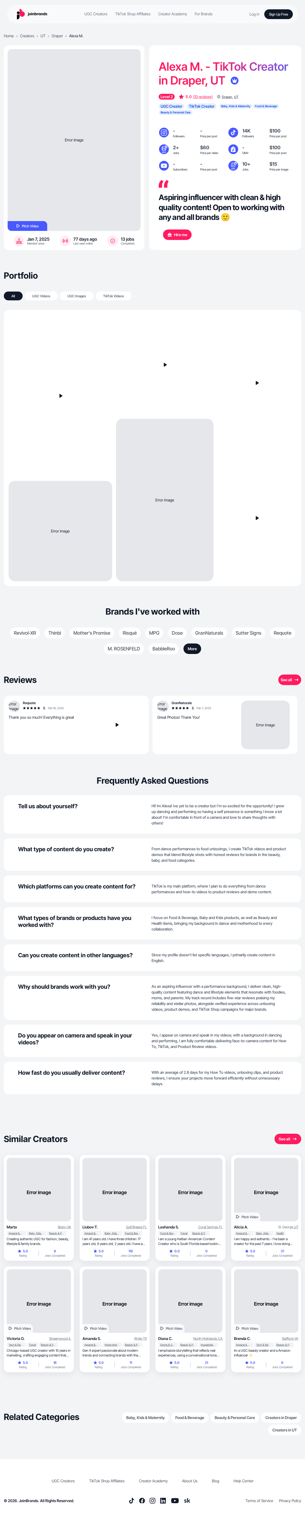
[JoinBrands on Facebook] (142, 1501)
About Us (190, 1480)
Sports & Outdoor (169, 1344)
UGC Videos (41, 296)
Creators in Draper (281, 1417)
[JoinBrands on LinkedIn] (163, 1501)
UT (43, 35)
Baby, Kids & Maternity (37, 1233)
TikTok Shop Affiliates (133, 14)
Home (9, 35)
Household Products (209, 1344)
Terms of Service (259, 1500)
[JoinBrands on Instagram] (152, 1501)
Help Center (244, 1480)
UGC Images (76, 296)
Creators (27, 35)
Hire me (180, 234)
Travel (184, 1233)
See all (286, 679)
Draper (57, 35)
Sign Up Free (278, 14)
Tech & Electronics (17, 1344)
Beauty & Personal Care (57, 1233)
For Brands (204, 14)
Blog (215, 1480)
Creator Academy (172, 14)
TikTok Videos (113, 296)
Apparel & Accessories (17, 1233)
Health (280, 1233)
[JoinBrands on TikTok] (131, 1501)
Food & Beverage (133, 1233)
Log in (254, 14)
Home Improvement (113, 1344)
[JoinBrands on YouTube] (175, 1501)
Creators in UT (284, 1430)
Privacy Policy (290, 1500)
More (192, 648)
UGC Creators (95, 14)
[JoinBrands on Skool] (187, 1501)
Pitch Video (30, 226)
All (13, 296)
